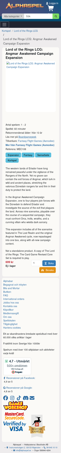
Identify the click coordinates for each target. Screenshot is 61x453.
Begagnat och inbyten (15, 284)
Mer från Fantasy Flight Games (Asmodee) (30, 145)
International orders (13, 299)
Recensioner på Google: (19, 387)
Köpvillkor (8, 309)
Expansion (13, 155)
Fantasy (28, 155)
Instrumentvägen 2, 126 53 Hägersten (24, 447)
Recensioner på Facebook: (20, 378)
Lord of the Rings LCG (26, 30)
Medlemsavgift (11, 313)
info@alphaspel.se (23, 450)
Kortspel (6, 30)
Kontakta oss (10, 306)
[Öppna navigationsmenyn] (4, 24)
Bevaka (49, 270)
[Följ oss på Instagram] (13, 398)
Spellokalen (9, 320)
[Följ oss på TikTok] (19, 398)
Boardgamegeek (27, 136)
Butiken (7, 291)
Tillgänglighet (10, 324)
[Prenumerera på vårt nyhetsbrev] (32, 398)
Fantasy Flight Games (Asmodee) (36, 141)
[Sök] (56, 16)
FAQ (5, 295)
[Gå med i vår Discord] (26, 398)
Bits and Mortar (11, 288)
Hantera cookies (12, 327)
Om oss (7, 316)
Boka (51, 263)
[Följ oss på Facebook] (6, 398)
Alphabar (8, 281)
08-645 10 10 (51, 447)
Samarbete (43, 155)
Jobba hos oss (11, 302)
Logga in (53, 3)
